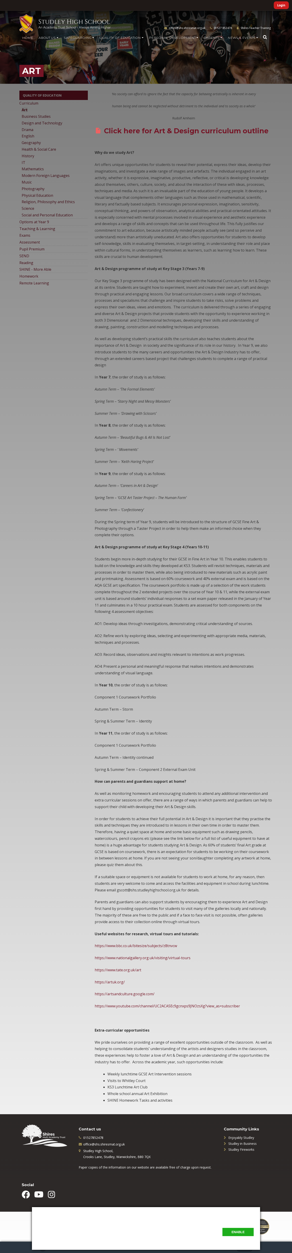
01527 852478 (222, 28)
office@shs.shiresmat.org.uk (187, 28)
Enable (238, 1232)
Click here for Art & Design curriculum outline (186, 131)
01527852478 (93, 1137)
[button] (265, 37)
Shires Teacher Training (255, 28)
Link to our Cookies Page (57, 1238)
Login (281, 5)
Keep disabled (243, 1241)
